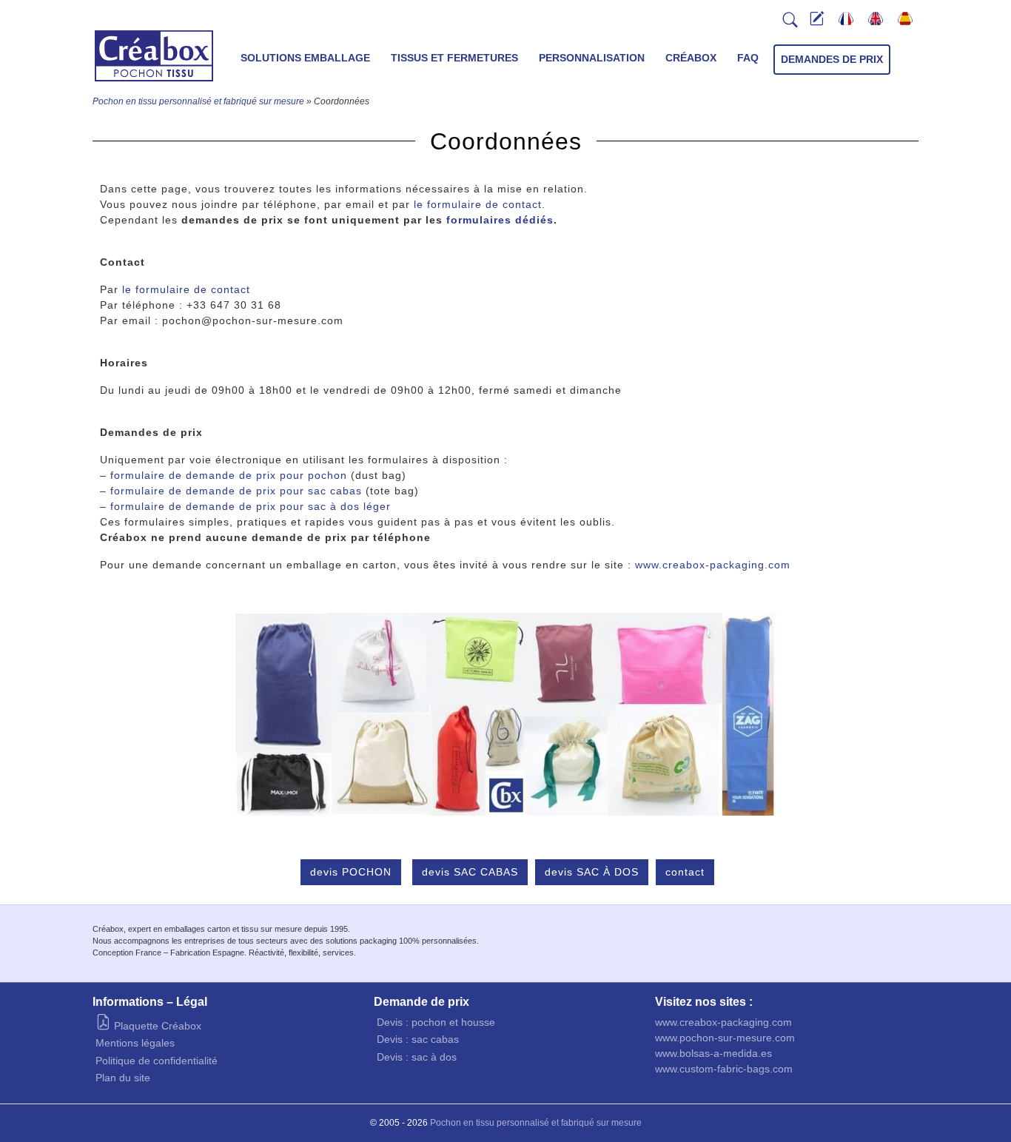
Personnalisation (592, 58)
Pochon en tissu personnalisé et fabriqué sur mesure (198, 101)
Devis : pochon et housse (436, 1022)
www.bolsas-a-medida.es (713, 1053)
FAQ (748, 58)
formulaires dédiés (500, 220)
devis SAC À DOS (592, 872)
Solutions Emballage (305, 58)
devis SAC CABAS (470, 872)
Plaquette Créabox (156, 1026)
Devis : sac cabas (418, 1039)
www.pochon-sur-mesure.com (725, 1038)
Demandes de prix (832, 59)
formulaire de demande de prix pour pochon (228, 475)
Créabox (690, 58)
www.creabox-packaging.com (712, 565)
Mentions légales (135, 1043)
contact (685, 872)
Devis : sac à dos (417, 1057)
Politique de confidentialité (156, 1061)
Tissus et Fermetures (454, 58)
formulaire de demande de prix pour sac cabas (236, 491)
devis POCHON (351, 872)
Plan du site (122, 1078)
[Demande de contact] (817, 20)
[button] (790, 24)
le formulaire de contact (478, 204)
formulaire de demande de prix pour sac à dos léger (250, 506)
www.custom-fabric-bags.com (724, 1069)
